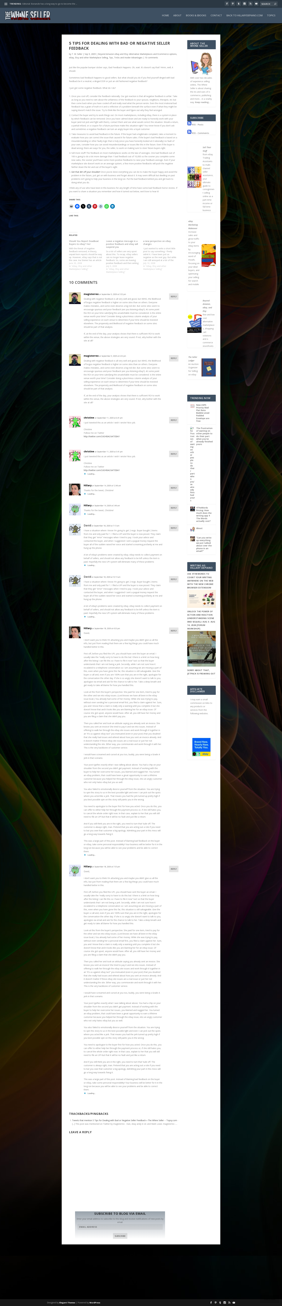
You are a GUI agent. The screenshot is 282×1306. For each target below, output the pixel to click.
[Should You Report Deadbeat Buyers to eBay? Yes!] (87, 255)
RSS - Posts (197, 124)
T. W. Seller (77, 54)
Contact (216, 15)
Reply (174, 296)
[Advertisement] (141, 1276)
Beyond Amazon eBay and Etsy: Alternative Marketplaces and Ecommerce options (137, 54)
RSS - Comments (200, 133)
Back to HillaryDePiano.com (244, 15)
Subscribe (120, 1236)
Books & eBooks (196, 15)
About (177, 15)
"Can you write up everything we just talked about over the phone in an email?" (204, 544)
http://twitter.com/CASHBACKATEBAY (102, 436)
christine (89, 417)
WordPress (94, 1302)
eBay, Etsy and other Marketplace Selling (88, 57)
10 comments (151, 57)
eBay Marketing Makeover (193, 225)
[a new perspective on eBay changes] (161, 255)
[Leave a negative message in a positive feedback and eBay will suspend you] (124, 256)
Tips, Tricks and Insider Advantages (125, 57)
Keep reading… (202, 102)
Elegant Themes (67, 1302)
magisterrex (91, 294)
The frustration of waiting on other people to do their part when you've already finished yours (204, 436)
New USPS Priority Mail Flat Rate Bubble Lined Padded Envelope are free (202, 413)
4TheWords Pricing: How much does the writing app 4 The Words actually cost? (204, 514)
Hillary (88, 485)
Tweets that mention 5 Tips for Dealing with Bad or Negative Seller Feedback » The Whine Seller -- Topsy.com (124, 1120)
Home (165, 15)
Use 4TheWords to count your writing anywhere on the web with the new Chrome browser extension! (200, 580)
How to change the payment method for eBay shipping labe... (51, 3)
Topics (271, 15)
